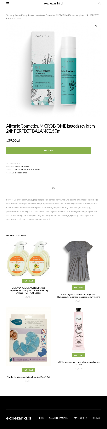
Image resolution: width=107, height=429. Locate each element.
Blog (41, 418)
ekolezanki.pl (53, 3)
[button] (96, 26)
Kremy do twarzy (29, 15)
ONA (22, 170)
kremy (17, 170)
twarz (37, 170)
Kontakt (96, 418)
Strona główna (13, 15)
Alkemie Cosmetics (19, 173)
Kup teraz (48, 151)
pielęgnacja (29, 170)
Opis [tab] (53, 188)
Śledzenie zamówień (59, 418)
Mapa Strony (80, 418)
